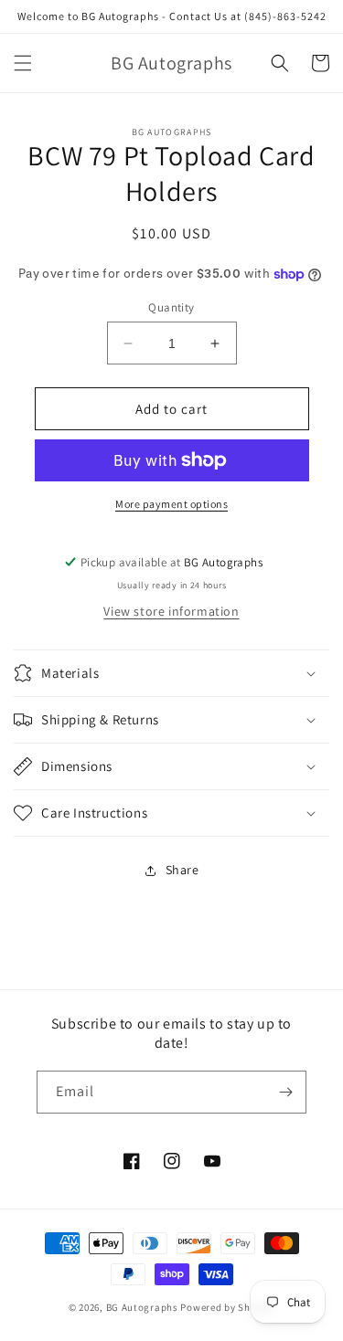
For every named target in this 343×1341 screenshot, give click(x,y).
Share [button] (182, 869)
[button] (23, 63)
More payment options (171, 504)
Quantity (171, 307)
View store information (171, 611)
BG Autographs (142, 1307)
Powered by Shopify (227, 1307)
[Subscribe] (285, 1092)
